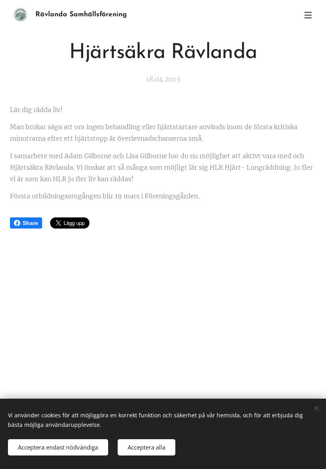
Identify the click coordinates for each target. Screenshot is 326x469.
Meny (308, 15)
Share (30, 223)
